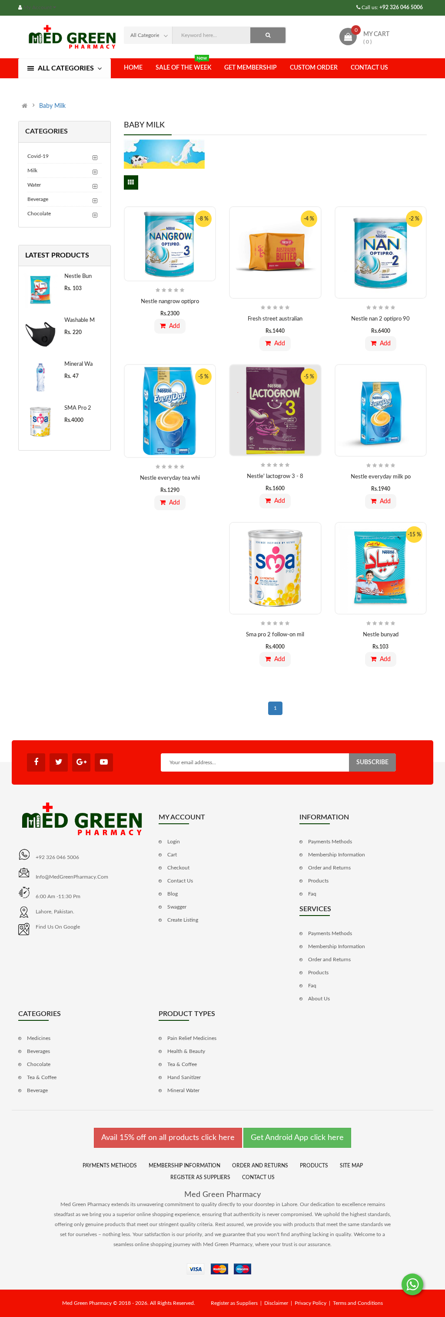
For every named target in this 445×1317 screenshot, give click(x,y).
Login (173, 841)
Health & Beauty (186, 1051)
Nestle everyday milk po (381, 477)
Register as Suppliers (200, 1177)
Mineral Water (183, 1090)
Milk (32, 170)
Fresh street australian (275, 319)
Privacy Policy (310, 1303)
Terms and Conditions (358, 1303)
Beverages (38, 1051)
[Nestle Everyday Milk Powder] (381, 410)
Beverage (37, 199)
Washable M (79, 320)
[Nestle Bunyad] (40, 290)
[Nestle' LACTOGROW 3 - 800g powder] (275, 410)
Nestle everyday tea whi (170, 478)
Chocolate (39, 213)
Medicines (38, 1038)
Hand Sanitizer (184, 1077)
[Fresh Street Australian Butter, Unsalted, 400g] (275, 252)
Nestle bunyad (381, 635)
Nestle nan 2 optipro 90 (380, 319)
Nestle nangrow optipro (170, 301)
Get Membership (250, 68)
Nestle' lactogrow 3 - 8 (275, 476)
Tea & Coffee (41, 1077)
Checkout (178, 867)
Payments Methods (330, 841)
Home (133, 68)
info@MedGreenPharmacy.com (72, 876)
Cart (172, 854)
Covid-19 (38, 156)
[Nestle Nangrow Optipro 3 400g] (170, 243)
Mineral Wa (78, 364)
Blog (172, 893)
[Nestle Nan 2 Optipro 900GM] (381, 252)
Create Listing (182, 920)
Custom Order (314, 68)
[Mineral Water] (40, 378)
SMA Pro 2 (77, 408)
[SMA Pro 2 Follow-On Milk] (40, 422)
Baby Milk (52, 106)
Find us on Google (58, 926)
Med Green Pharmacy (222, 1195)
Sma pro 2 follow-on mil (275, 635)
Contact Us (369, 68)
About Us (319, 998)
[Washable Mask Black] (40, 334)
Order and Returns (329, 867)
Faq (312, 893)
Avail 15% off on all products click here (168, 1138)
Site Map (351, 1165)
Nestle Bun (78, 276)
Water (34, 184)
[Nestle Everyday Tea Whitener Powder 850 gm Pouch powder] (170, 411)
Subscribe (372, 762)
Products (318, 880)
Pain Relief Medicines (191, 1038)
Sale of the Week (183, 68)
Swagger (176, 906)
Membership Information (336, 854)
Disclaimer (276, 1303)
